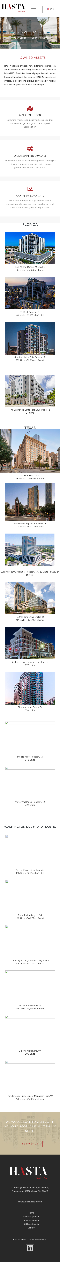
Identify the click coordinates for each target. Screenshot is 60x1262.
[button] (30, 1144)
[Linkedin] (30, 1248)
